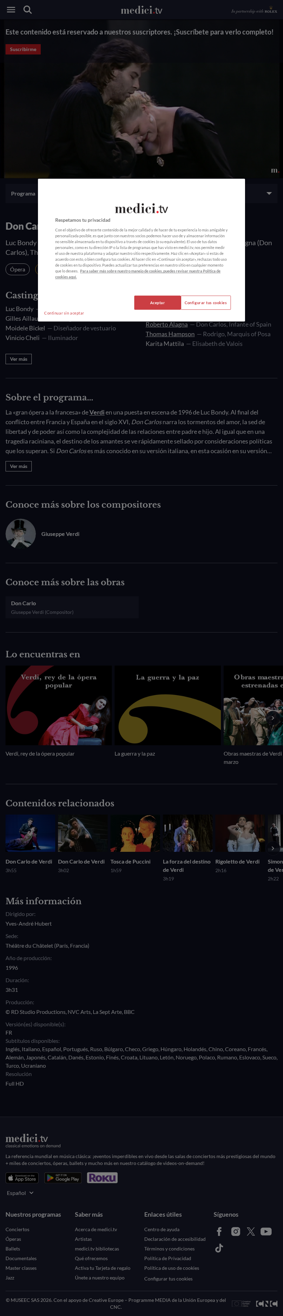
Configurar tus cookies (206, 302)
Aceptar (157, 302)
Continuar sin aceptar (64, 313)
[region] (141, 250)
